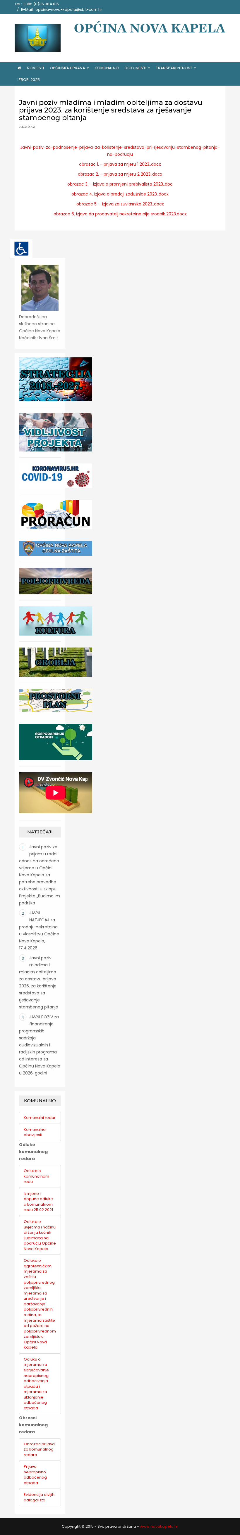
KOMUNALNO (107, 68)
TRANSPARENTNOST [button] (174, 68)
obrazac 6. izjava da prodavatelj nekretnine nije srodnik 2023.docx (120, 214)
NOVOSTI (35, 68)
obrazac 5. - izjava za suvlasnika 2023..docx (120, 204)
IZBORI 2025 (29, 79)
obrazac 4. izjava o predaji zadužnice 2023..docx (120, 194)
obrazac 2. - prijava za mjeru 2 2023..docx (120, 174)
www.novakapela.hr (159, 1526)
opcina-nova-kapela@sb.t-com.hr (68, 9)
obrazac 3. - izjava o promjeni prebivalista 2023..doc (120, 184)
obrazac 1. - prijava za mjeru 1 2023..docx (120, 164)
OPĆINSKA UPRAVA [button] (68, 68)
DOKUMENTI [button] (136, 68)
